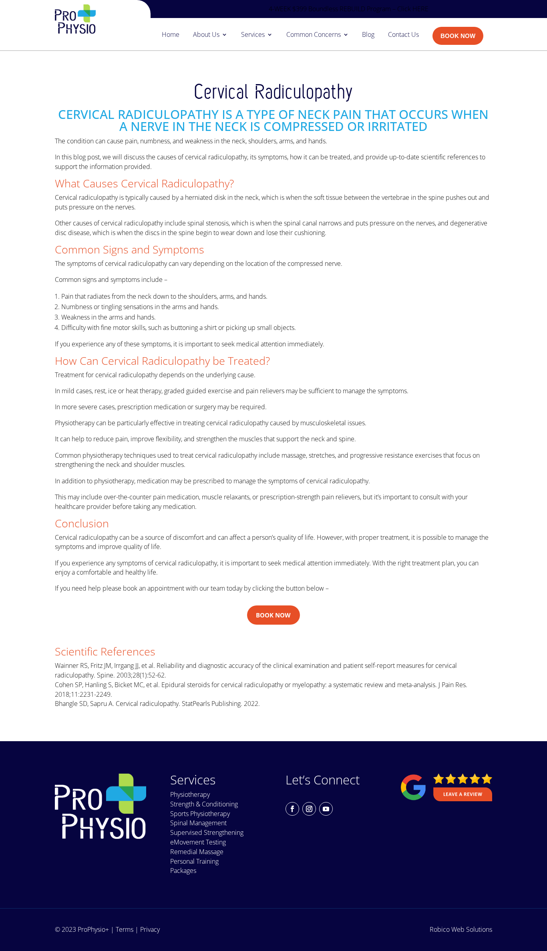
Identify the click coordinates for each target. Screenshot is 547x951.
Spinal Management (198, 822)
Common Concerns (313, 35)
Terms (124, 929)
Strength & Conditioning (204, 804)
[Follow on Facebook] (292, 809)
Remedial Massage (196, 851)
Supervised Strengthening (206, 832)
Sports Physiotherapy (200, 813)
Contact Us (403, 35)
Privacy (150, 929)
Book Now (273, 615)
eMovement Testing (198, 842)
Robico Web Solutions (461, 929)
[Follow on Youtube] (326, 809)
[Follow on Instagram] (309, 809)
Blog (368, 35)
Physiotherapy (190, 794)
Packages (183, 870)
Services (253, 35)
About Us (206, 35)
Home (170, 35)
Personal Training (194, 861)
